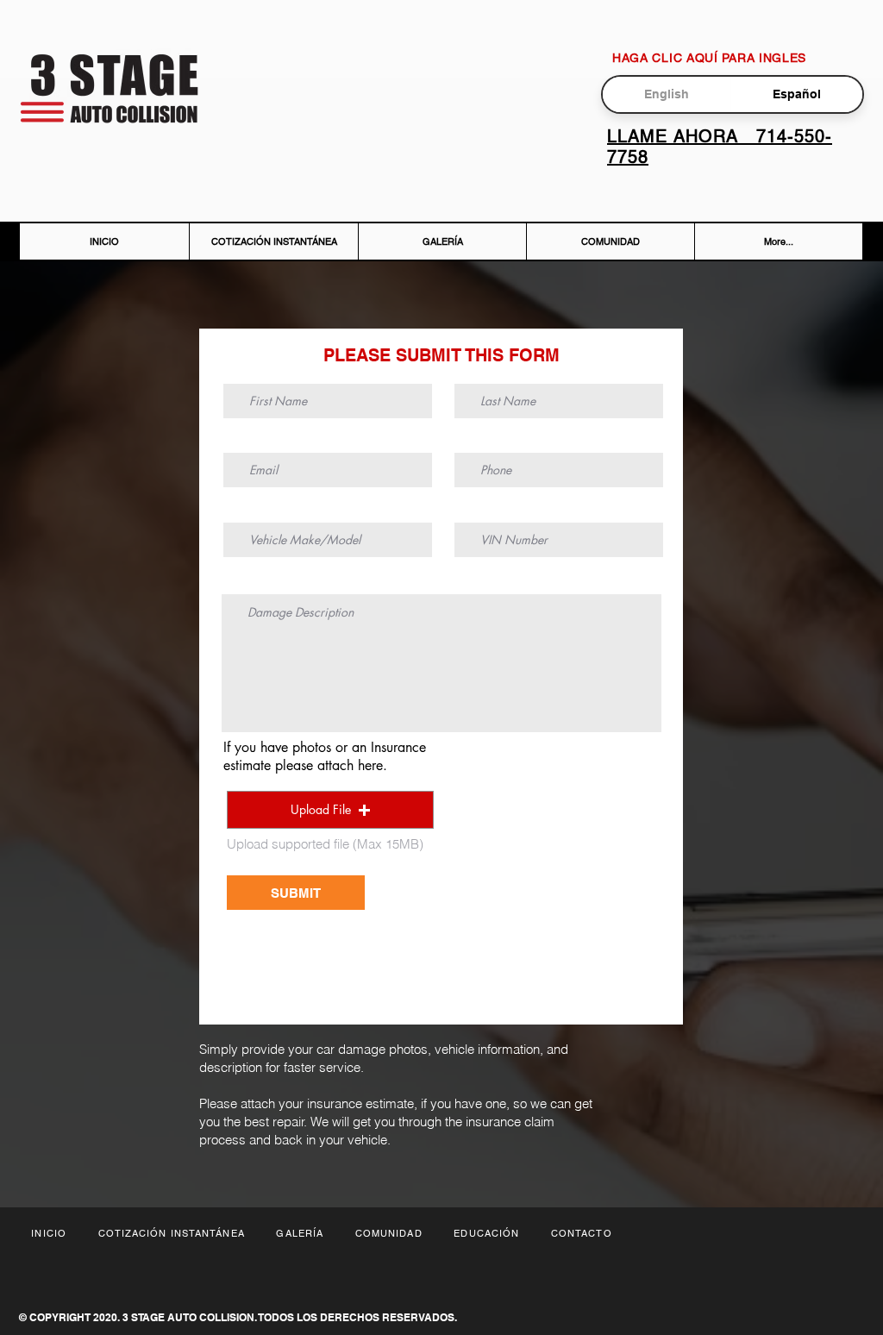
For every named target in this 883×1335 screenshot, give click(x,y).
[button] (330, 810)
